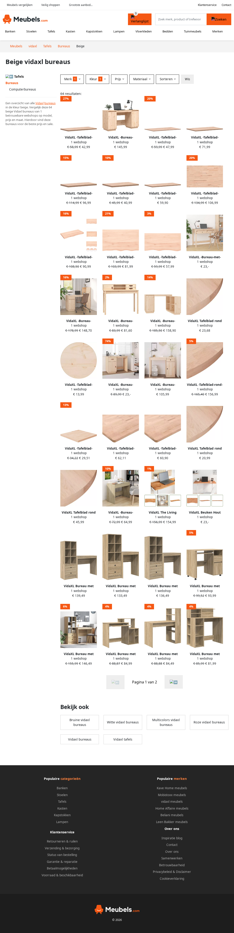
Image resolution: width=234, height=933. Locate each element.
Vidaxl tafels (122, 739)
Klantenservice (207, 5)
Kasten (70, 31)
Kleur (95, 79)
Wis (187, 79)
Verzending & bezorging (62, 848)
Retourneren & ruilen (62, 841)
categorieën (70, 778)
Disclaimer (183, 872)
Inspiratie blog (172, 838)
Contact (226, 5)
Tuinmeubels (192, 31)
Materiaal (140, 79)
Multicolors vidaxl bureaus (166, 722)
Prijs (118, 79)
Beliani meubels (171, 815)
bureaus (50, 103)
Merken (217, 31)
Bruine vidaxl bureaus (79, 722)
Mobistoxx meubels (172, 795)
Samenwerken (171, 858)
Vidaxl (39, 103)
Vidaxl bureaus (79, 739)
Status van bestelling (62, 855)
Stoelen (31, 31)
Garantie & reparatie (62, 862)
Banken (10, 31)
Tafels (51, 31)
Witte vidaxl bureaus (123, 722)
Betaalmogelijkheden (62, 868)
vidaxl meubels (172, 802)
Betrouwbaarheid (172, 865)
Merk (70, 79)
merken (180, 778)
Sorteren (166, 79)
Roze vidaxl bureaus (209, 722)
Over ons (171, 852)
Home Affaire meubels (171, 808)
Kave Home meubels (172, 788)
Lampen (119, 31)
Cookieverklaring (172, 879)
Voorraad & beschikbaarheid (62, 875)
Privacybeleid (162, 872)
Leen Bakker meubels (172, 822)
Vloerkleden (144, 31)
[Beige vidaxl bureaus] (174, 682)
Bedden (167, 31)
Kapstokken (94, 31)
